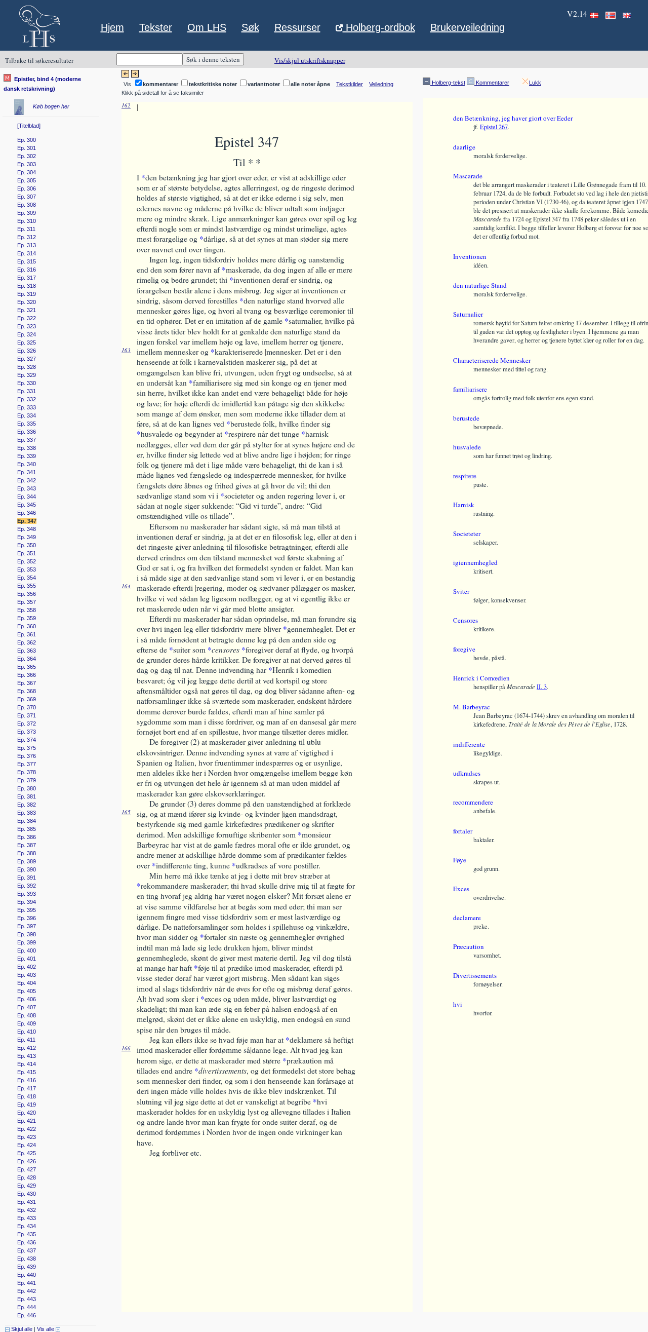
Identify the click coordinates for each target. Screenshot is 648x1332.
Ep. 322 (26, 318)
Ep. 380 (26, 788)
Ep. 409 (26, 1023)
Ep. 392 (26, 886)
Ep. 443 (26, 1299)
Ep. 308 (26, 205)
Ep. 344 (26, 496)
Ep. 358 (26, 610)
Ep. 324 (26, 334)
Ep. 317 (26, 278)
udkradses (466, 773)
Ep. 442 (26, 1291)
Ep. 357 (26, 602)
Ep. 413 (26, 1056)
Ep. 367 (26, 683)
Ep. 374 (26, 740)
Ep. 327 (26, 359)
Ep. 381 (26, 796)
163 (126, 350)
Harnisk (463, 504)
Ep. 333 (26, 407)
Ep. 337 (26, 440)
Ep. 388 (26, 853)
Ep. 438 (26, 1258)
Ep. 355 (26, 586)
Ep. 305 (26, 180)
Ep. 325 (26, 342)
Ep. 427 (26, 1169)
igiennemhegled (475, 562)
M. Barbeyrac (471, 706)
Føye (459, 859)
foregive (464, 649)
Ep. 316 (26, 270)
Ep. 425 (26, 1153)
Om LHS (206, 27)
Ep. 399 (26, 942)
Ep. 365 (26, 667)
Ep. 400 (26, 950)
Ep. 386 (26, 837)
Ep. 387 (26, 845)
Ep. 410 (26, 1032)
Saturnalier (468, 314)
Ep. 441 (26, 1283)
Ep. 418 (26, 1096)
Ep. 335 (26, 424)
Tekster (155, 27)
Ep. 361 (26, 634)
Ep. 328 (26, 367)
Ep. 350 (26, 545)
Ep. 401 (26, 959)
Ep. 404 (26, 983)
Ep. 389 (26, 861)
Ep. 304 (26, 172)
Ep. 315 (26, 261)
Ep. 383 (26, 813)
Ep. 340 (26, 464)
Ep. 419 (26, 1104)
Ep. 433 (26, 1218)
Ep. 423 (26, 1137)
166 (126, 1048)
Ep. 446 (26, 1315)
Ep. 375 (26, 748)
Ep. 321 (26, 310)
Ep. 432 (26, 1210)
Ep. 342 (26, 480)
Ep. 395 (26, 910)
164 (126, 586)
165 (126, 812)
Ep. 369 (26, 699)
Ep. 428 (26, 1177)
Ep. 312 (26, 237)
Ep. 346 (26, 513)
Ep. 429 (26, 1186)
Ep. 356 (26, 594)
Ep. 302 (26, 156)
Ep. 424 (26, 1145)
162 (126, 105)
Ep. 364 (26, 659)
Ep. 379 (26, 780)
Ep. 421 (26, 1121)
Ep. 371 (26, 715)
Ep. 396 (26, 918)
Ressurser (297, 27)
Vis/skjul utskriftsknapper (309, 60)
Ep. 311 (26, 229)
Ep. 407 (26, 1007)
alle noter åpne (310, 84)
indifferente (469, 744)
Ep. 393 (26, 894)
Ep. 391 (26, 877)
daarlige (464, 146)
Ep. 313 (26, 245)
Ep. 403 (26, 975)
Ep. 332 (26, 399)
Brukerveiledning (467, 27)
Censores (465, 620)
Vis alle (46, 1329)
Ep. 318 (26, 286)
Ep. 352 (26, 561)
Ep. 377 (26, 764)
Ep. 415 (26, 1072)
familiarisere (470, 389)
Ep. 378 (26, 772)
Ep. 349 (26, 537)
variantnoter (264, 84)
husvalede (467, 446)
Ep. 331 (26, 391)
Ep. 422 (26, 1129)
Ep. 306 (26, 188)
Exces (461, 888)
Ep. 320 (26, 302)
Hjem (112, 27)
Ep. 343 (26, 488)
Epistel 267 (494, 127)
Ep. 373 (26, 732)
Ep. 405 (26, 991)
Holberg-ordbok (378, 28)
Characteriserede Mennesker (492, 360)
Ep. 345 (26, 505)
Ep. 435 (26, 1234)
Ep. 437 (26, 1250)
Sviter (461, 591)
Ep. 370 (26, 707)
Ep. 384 (26, 821)
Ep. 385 (26, 829)
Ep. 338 (26, 448)
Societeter (466, 533)
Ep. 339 (26, 456)
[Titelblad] (28, 126)
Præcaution (468, 946)
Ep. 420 (26, 1113)
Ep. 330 (26, 383)
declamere (467, 917)
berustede (466, 418)
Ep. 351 (26, 553)
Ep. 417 (26, 1088)
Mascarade (467, 175)
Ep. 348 (26, 529)
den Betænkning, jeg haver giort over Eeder (513, 118)
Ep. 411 (26, 1040)
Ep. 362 (26, 642)
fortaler (462, 830)
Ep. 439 (26, 1267)
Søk (250, 27)
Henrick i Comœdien (481, 677)
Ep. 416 (26, 1080)
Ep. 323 (26, 326)
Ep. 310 (26, 221)
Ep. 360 (26, 626)
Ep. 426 (26, 1161)
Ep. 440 (26, 1275)
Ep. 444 (26, 1307)
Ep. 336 (26, 432)
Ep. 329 (26, 375)
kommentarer (160, 84)
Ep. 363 (26, 651)
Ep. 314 (26, 253)
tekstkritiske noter (213, 84)
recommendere (473, 802)
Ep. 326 (26, 351)
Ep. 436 (26, 1242)
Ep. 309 (26, 213)
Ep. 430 (26, 1194)
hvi (457, 1004)
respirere (464, 475)
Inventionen (470, 256)
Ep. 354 (26, 578)
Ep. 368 (26, 691)
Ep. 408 (26, 1015)
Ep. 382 (26, 805)
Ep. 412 (26, 1048)
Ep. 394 (26, 902)
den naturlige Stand (480, 285)
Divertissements (475, 975)
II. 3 (542, 686)
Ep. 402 (26, 967)
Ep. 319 (26, 294)
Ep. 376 (26, 756)
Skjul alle (21, 1329)
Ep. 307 (26, 197)
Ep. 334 (26, 415)
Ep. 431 (26, 1202)
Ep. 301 (26, 148)
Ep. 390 (26, 869)
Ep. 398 (26, 934)
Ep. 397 (26, 926)
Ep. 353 (26, 569)
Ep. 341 (26, 472)
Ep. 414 (26, 1064)
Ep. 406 (26, 999)
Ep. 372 (26, 723)
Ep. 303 (26, 164)
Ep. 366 (26, 675)
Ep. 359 (26, 618)
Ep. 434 (26, 1226)
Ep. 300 (26, 140)
